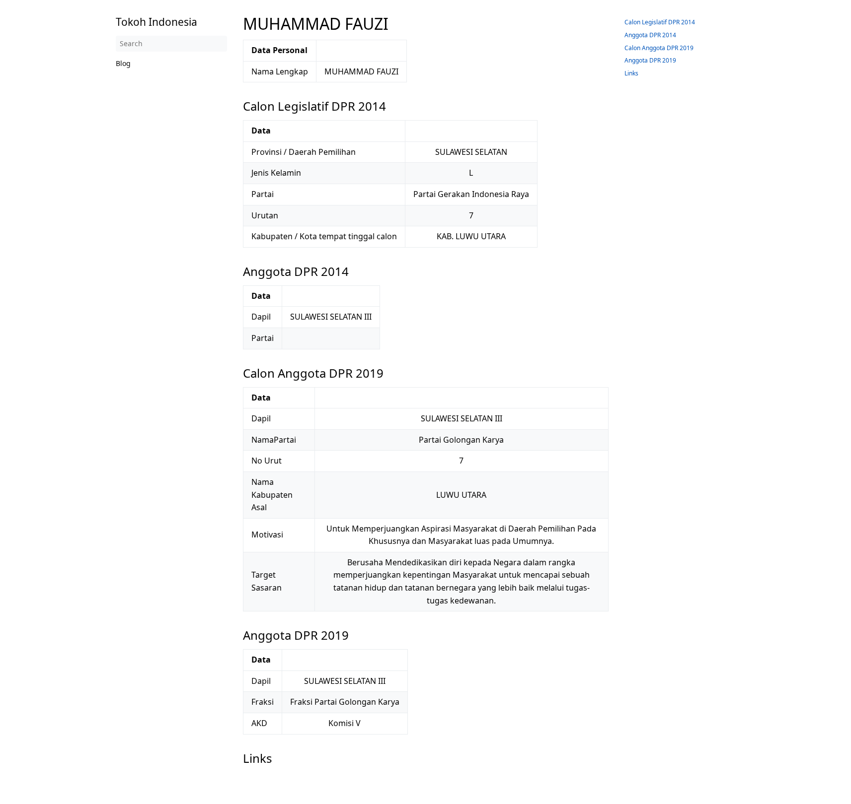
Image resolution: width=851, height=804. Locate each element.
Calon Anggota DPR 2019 (659, 48)
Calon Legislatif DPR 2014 (659, 22)
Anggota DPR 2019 (650, 60)
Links (631, 73)
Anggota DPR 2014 (650, 35)
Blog (123, 63)
